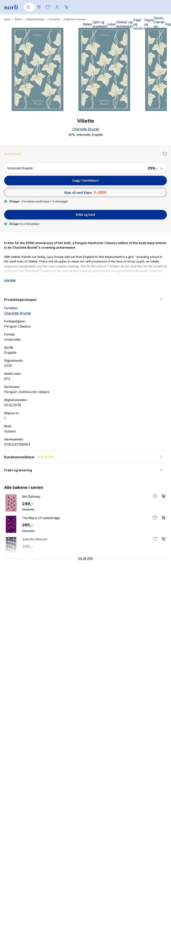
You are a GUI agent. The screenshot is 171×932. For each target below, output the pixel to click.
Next (158, 85)
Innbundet (28, 509)
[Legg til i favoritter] (164, 154)
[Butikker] (38, 7)
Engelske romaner (75, 19)
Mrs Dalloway (31, 496)
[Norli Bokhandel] (11, 7)
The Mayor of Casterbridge (41, 518)
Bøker (18, 19)
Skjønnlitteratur (35, 19)
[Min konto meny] (57, 7)
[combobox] (28, 7)
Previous (13, 85)
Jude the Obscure (34, 539)
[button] (48, 7)
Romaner (54, 19)
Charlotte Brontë (85, 129)
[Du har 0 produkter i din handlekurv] (66, 7)
